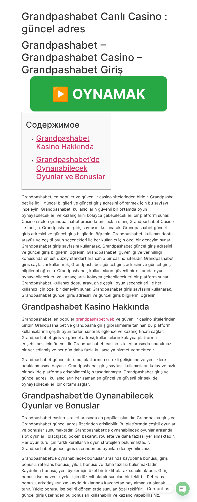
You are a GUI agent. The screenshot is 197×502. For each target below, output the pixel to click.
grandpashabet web (95, 319)
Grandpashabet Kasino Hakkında (65, 142)
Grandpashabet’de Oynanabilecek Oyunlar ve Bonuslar (70, 168)
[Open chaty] (183, 489)
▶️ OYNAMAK (98, 94)
